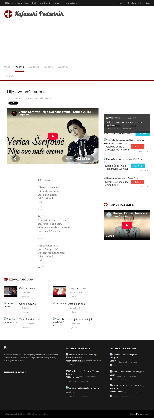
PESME (137, 146)
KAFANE (143, 133)
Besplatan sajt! (135, 3)
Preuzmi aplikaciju (70, 3)
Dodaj (121, 3)
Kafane (48, 66)
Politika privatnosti (41, 3)
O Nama (9, 3)
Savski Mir (123, 117)
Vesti (7, 66)
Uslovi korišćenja (22, 3)
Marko (139, 414)
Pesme (19, 66)
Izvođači (34, 66)
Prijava (147, 3)
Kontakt (56, 3)
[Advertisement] (77, 42)
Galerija (63, 66)
